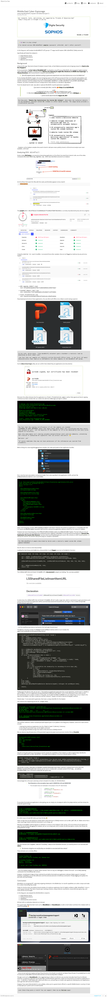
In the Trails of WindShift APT (37, 70)
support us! (97, 995)
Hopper (54, 550)
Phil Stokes (28, 155)
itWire (19, 846)
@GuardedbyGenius (40, 93)
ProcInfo (76, 732)
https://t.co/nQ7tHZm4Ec (67, 87)
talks (84, 3)
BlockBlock (46, 905)
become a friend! (83, 35)
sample (22, 211)
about (101, 3)
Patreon (63, 990)
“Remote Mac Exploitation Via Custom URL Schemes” (46, 100)
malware (93, 3)
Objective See (5, 1)
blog (78, 3)
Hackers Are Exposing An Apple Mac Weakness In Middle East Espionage (64, 71)
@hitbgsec (76, 93)
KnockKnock (56, 905)
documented (50, 572)
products (70, 3)
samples (45, 45)
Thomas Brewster (22, 73)
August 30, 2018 (62, 95)
